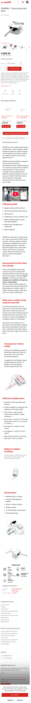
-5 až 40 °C (14, 593)
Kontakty (3, 607)
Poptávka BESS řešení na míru (8, 642)
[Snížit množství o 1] (7, 70)
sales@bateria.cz (7, 656)
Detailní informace (5, 86)
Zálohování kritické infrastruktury (9, 633)
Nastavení (20, 700)
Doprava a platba (5, 605)
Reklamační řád (4, 617)
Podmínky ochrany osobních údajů (9, 615)
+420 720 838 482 (7, 658)
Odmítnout (10, 700)
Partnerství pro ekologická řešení (9, 611)
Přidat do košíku (15, 68)
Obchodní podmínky (6, 613)
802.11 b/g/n (15, 591)
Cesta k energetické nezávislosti (9, 631)
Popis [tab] (3, 138)
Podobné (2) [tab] (9, 138)
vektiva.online (8, 414)
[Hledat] (18, 2)
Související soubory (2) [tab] (19, 138)
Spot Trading (4, 638)
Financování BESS (5, 644)
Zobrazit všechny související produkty (15, 133)
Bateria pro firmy (5, 619)
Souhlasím (16, 695)
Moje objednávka (5, 621)
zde (24, 691)
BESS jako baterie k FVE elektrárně (9, 640)
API (3, 168)
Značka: (5, 15)
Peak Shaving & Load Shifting (8, 635)
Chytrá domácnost (17, 589)
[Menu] (27, 2)
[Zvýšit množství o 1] (7, 68)
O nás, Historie (4, 609)
